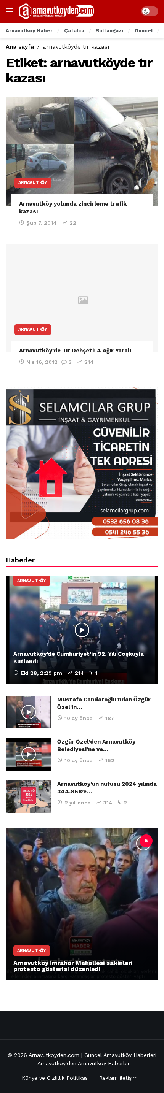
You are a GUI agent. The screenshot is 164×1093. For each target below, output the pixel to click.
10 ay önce (78, 718)
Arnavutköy (32, 182)
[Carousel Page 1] (62, 840)
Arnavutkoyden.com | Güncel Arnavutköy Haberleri (92, 1055)
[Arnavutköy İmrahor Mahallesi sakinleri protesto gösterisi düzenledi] (82, 904)
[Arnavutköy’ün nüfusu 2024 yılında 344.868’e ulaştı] (28, 796)
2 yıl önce (77, 803)
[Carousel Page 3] (95, 840)
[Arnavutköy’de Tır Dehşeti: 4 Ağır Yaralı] (82, 298)
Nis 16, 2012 (42, 362)
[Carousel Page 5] (129, 840)
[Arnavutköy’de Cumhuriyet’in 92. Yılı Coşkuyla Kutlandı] (82, 630)
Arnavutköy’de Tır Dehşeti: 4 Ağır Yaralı (75, 350)
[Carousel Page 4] (112, 840)
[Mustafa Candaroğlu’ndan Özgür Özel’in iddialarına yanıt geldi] (28, 712)
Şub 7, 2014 (41, 223)
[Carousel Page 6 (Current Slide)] (146, 840)
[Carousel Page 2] (78, 840)
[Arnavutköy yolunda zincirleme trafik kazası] (82, 151)
